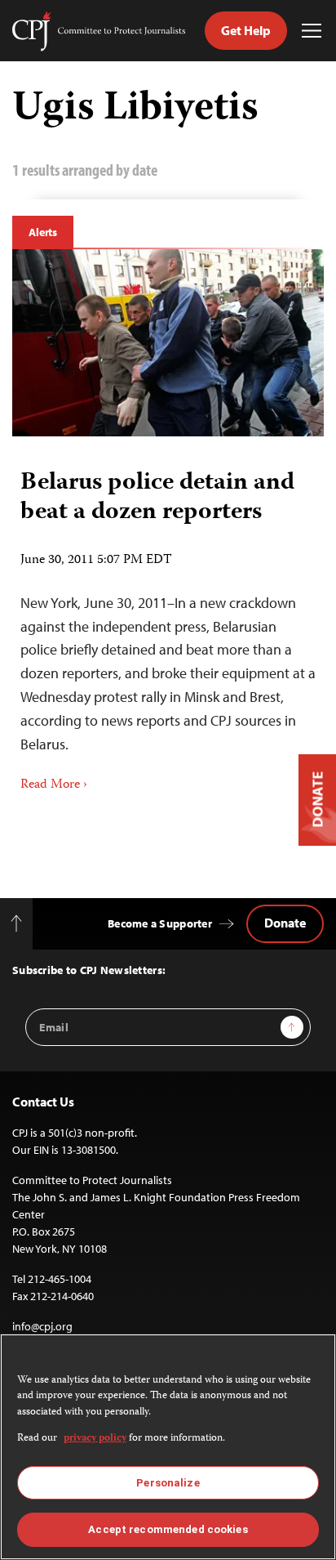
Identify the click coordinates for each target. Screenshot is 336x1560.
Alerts (43, 232)
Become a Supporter (160, 923)
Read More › (53, 785)
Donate (285, 922)
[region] (168, 1447)
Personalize (167, 1483)
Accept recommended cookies (167, 1529)
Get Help (246, 30)
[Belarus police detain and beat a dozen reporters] (168, 342)
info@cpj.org (42, 1326)
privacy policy (95, 1438)
